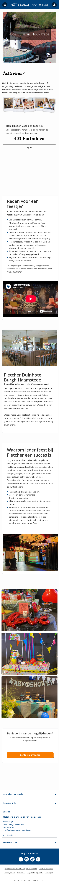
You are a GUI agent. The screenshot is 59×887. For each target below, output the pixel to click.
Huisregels (49, 873)
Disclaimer (21, 873)
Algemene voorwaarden (15, 868)
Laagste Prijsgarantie (35, 873)
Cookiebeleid (31, 868)
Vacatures (11, 835)
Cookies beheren (46, 868)
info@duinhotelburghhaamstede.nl (17, 830)
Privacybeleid (9, 873)
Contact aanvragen (30, 754)
